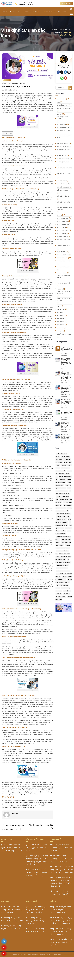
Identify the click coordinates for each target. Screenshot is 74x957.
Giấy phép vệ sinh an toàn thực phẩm (64, 208)
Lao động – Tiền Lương (63, 245)
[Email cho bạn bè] (8, 797)
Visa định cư (60, 331)
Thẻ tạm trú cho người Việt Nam (63, 299)
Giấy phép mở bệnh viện (63, 196)
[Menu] (71, 13)
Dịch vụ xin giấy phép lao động (64, 136)
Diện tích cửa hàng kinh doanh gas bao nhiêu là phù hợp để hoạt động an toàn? (66, 401)
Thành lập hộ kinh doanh (64, 267)
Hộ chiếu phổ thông (62, 230)
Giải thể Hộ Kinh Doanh (63, 162)
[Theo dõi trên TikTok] (61, 72)
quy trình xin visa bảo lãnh (22, 804)
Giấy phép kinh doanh (63, 187)
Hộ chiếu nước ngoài (63, 224)
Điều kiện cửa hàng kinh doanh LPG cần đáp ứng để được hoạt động (66, 413)
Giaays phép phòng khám (64, 149)
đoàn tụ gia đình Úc (34, 802)
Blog (59, 11)
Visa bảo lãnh (7, 80)
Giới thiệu (12, 11)
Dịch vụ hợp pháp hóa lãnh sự (63, 117)
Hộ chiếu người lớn (62, 221)
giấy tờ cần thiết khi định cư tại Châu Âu (64, 473)
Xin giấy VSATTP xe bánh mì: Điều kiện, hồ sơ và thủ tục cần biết (66, 349)
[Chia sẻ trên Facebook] (3, 797)
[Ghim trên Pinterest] (11, 797)
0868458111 (29, 4)
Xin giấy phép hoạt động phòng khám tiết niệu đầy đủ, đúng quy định (66, 436)
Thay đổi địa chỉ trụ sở (63, 283)
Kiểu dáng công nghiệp (63, 239)
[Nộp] (70, 88)
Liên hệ (64, 11)
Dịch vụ (59, 114)
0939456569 (22, 4)
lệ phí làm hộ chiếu (61, 519)
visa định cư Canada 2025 (63, 571)
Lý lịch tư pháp (61, 251)
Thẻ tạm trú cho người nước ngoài (63, 292)
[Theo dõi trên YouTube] (65, 78)
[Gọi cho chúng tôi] (62, 78)
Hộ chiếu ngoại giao (62, 218)
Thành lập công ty (62, 258)
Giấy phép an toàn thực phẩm (63, 174)
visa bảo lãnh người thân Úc (37, 804)
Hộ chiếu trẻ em (61, 233)
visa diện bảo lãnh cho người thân (36, 805)
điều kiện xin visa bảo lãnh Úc (20, 802)
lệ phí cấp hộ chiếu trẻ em (63, 516)
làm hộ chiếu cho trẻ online (63, 513)
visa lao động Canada (62, 568)
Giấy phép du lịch (62, 181)
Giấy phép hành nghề (63, 184)
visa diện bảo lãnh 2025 (21, 805)
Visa (19, 11)
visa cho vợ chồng (9, 805)
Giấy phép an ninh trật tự (64, 168)
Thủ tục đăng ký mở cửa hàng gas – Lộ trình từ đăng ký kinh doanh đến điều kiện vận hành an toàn (66, 389)
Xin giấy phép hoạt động (64, 334)
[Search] (71, 9)
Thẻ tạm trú (36, 11)
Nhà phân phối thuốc (63, 254)
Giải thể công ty (61, 155)
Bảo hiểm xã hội (61, 99)
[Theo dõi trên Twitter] (65, 72)
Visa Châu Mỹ (60, 318)
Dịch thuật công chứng (63, 108)
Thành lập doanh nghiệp (64, 261)
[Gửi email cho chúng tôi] (69, 72)
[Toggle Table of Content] (10, 133)
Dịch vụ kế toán (61, 124)
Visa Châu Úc (60, 324)
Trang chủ (5, 11)
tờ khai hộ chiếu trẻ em (62, 565)
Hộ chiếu (26, 11)
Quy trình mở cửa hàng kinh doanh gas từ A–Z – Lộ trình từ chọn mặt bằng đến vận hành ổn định (66, 361)
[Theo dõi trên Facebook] (58, 72)
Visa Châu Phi (60, 321)
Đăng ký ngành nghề (63, 143)
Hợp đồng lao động (62, 236)
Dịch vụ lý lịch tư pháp (63, 130)
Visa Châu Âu (60, 315)
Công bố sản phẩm (62, 105)
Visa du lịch (60, 328)
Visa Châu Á (60, 312)
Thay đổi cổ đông (62, 273)
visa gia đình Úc (16, 807)
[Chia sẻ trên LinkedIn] (13, 797)
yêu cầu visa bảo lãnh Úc (27, 807)
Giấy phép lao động (48, 11)
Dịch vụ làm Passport (63, 127)
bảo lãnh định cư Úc (41, 800)
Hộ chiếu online (61, 227)
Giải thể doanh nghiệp (63, 158)
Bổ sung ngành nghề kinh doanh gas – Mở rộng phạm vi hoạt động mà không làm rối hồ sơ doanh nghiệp (66, 375)
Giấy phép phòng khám (63, 202)
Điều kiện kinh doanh (63, 146)
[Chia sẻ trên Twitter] (6, 797)
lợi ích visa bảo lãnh (10, 804)
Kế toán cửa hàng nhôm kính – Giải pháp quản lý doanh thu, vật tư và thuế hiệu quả (66, 425)
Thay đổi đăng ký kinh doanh (63, 276)
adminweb (22, 83)
